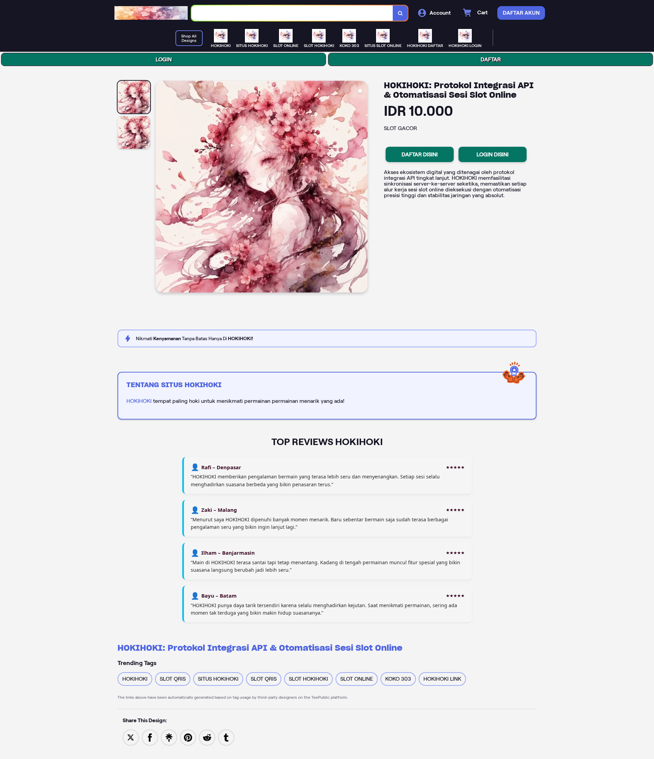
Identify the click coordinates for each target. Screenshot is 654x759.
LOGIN (164, 59)
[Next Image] (362, 187)
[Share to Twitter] (131, 737)
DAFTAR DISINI (420, 154)
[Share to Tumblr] (226, 737)
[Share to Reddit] (207, 737)
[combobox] (292, 13)
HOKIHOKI (139, 401)
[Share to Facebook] (150, 737)
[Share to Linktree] (169, 737)
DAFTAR (491, 59)
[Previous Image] (161, 187)
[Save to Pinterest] (188, 737)
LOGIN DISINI (493, 154)
